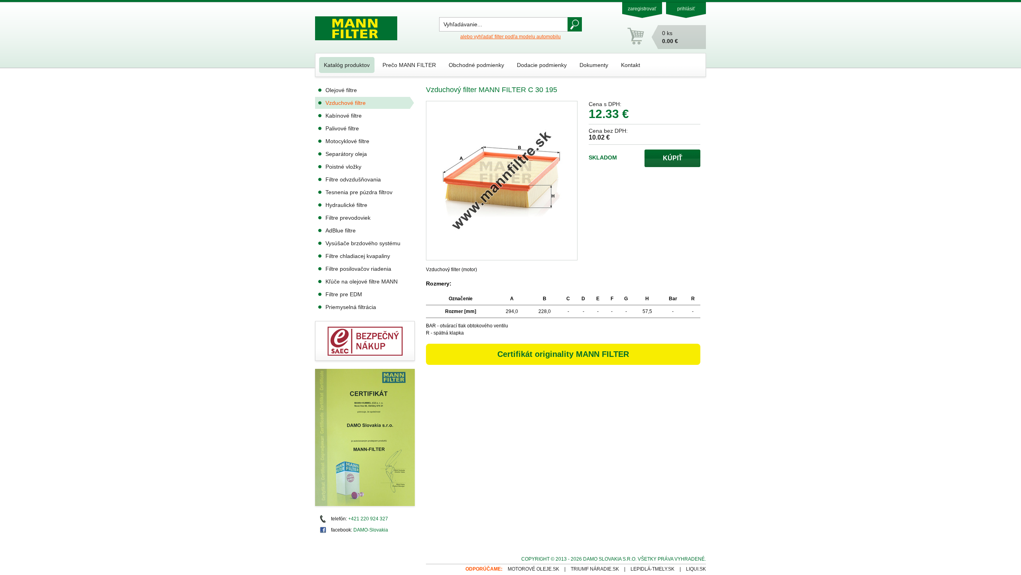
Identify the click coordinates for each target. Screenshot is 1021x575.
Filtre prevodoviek (348, 218)
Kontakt (630, 65)
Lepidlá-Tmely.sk (652, 569)
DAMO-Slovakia (370, 530)
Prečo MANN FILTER (409, 65)
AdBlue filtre (340, 230)
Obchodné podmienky (476, 65)
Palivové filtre (342, 128)
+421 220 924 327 (368, 519)
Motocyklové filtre (347, 141)
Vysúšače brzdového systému (362, 243)
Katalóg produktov (347, 65)
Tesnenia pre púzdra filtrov (358, 192)
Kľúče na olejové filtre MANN (361, 281)
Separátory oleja (346, 154)
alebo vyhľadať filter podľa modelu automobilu (510, 36)
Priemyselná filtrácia (350, 307)
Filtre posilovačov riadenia (358, 269)
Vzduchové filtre (345, 103)
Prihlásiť (686, 9)
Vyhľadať (575, 24)
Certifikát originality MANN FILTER (563, 354)
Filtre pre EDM (343, 294)
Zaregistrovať (642, 9)
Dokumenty (593, 65)
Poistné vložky (343, 166)
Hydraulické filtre (346, 205)
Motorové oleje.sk (533, 569)
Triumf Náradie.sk (595, 569)
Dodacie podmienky (542, 65)
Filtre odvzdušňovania (353, 179)
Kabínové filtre (343, 115)
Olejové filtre (341, 90)
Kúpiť (672, 158)
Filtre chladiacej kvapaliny (357, 256)
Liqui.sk (696, 569)
